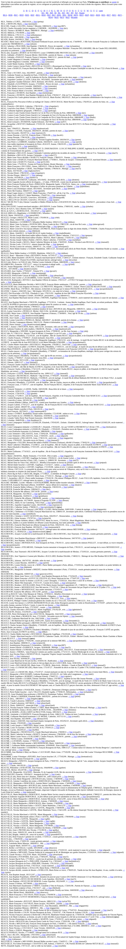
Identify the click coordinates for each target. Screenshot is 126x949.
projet (114, 2)
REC (16, 15)
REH (44, 15)
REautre (74, 17)
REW (50, 17)
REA (5, 15)
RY (72, 13)
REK (59, 15)
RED (22, 15)
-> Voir (34, 22)
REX (57, 17)
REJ (53, 15)
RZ (76, 13)
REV (120, 15)
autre (101, 11)
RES (103, 15)
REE (27, 15)
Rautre (82, 13)
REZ (68, 17)
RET (109, 15)
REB (10, 15)
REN (76, 15)
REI (48, 15)
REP (87, 15)
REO (81, 15)
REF (32, 15)
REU (114, 15)
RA (43, 13)
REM (70, 15)
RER (98, 15)
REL (64, 15)
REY (62, 17)
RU (68, 13)
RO (63, 13)
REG (38, 15)
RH (51, 13)
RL (59, 13)
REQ (92, 15)
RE (47, 13)
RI (55, 13)
